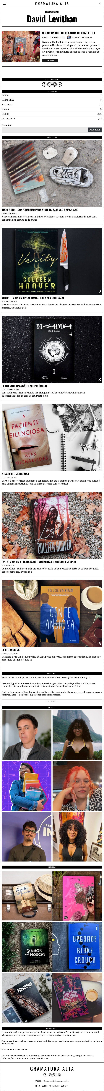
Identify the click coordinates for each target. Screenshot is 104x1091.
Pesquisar (7, 125)
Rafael (77, 37)
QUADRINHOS (8, 118)
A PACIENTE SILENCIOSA (15, 473)
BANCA (5, 95)
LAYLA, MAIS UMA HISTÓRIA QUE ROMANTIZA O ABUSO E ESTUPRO (39, 562)
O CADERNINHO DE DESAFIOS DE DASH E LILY (68, 32)
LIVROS (44, 37)
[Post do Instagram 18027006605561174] (27, 947)
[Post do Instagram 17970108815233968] (77, 998)
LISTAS (5, 109)
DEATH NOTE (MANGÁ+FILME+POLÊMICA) (24, 386)
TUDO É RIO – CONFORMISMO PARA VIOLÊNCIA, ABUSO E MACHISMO (40, 209)
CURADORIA (8, 100)
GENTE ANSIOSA (11, 649)
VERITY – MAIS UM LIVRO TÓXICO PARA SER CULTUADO (33, 297)
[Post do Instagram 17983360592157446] (27, 998)
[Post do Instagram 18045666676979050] (77, 896)
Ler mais (50, 60)
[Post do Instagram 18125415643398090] (27, 896)
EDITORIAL (7, 104)
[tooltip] (44, 84)
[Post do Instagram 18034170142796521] (77, 947)
